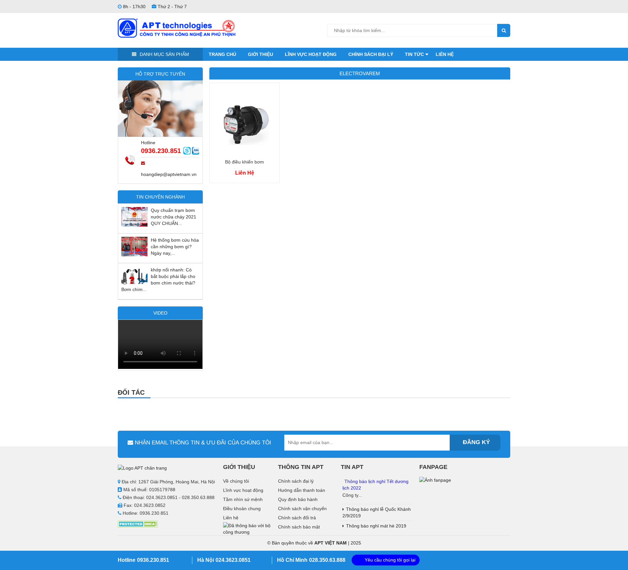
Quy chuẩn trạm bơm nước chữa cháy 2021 (173, 213)
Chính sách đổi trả (297, 517)
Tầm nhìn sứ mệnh (243, 499)
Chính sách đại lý (370, 54)
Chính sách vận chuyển (302, 508)
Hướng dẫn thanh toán (301, 490)
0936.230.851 (161, 150)
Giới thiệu (260, 54)
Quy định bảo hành (298, 499)
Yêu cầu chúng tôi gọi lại (390, 559)
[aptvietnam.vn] (177, 27)
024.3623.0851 (233, 560)
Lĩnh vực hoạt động (311, 54)
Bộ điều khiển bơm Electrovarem (244, 162)
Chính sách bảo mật (299, 526)
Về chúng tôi (236, 481)
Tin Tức (414, 54)
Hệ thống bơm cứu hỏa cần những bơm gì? (175, 243)
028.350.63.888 (327, 560)
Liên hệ (445, 54)
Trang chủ (222, 54)
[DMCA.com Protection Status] (138, 523)
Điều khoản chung (242, 508)
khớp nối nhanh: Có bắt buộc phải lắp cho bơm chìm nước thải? (173, 276)
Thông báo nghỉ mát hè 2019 (376, 525)
